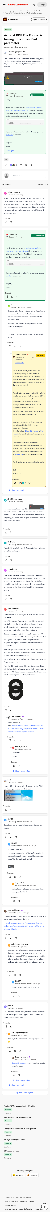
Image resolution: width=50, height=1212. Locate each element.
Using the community (11, 1201)
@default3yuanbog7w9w (20, 1063)
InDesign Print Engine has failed (15, 1140)
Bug (6, 159)
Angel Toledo (19, 883)
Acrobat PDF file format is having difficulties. (19, 1106)
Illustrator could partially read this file (17, 1117)
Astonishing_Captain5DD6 (17, 52)
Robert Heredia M (14, 192)
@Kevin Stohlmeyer (31, 431)
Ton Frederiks (16, 716)
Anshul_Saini (21, 354)
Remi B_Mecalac (13, 608)
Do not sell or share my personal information (18, 1209)
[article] (25, 207)
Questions (39, 11)
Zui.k (9, 780)
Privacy (31, 1201)
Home (7, 11)
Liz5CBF (10, 819)
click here (9, 135)
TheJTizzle (11, 542)
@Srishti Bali (19, 454)
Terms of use (24, 1201)
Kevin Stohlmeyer (14, 910)
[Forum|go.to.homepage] (18, 5)
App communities (17, 11)
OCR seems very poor (12, 1151)
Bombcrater (15, 305)
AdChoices (39, 1209)
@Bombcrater (19, 363)
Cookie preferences (10, 1205)
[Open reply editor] (25, 175)
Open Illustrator (39, 19)
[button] (4, 5)
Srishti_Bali (13, 94)
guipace (10, 1005)
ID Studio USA (12, 569)
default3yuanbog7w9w (19, 944)
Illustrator (30, 11)
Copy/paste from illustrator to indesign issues (20, 1128)
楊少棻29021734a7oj (15, 499)
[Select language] (34, 5)
